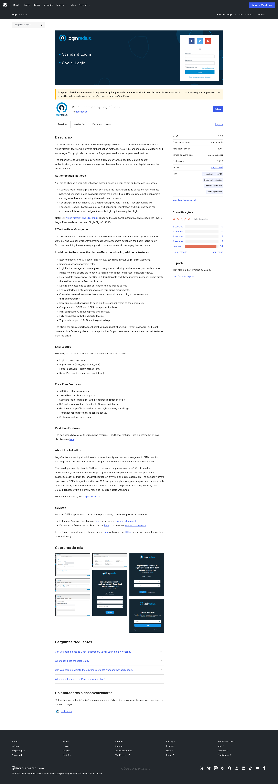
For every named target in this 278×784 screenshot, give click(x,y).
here (72, 439)
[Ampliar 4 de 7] (123, 556)
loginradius (81, 111)
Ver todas (218, 252)
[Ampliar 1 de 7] (86, 556)
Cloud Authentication (213, 180)
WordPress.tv (122, 755)
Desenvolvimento (101, 124)
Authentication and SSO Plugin (82, 217)
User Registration (214, 192)
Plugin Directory (19, 14)
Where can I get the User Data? (72, 661)
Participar (170, 741)
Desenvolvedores (123, 750)
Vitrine (66, 741)
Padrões (67, 755)
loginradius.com (92, 496)
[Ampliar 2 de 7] (86, 582)
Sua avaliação (180, 252)
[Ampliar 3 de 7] (86, 598)
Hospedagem (18, 750)
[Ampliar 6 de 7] (160, 556)
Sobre (15, 741)
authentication (209, 174)
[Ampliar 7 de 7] (160, 602)
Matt (221, 746)
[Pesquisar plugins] (42, 25)
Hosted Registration (213, 186)
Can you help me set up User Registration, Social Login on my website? (93, 651)
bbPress (223, 750)
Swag (170, 755)
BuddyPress (225, 755)
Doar (169, 750)
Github (128, 532)
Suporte (219, 124)
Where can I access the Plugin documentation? (80, 679)
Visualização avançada (185, 200)
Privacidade (17, 755)
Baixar (218, 109)
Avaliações (80, 124)
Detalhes (62, 124)
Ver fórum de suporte (184, 276)
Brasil (41, 768)
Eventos (170, 746)
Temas (66, 746)
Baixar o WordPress (262, 5)
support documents (127, 521)
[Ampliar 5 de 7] (123, 573)
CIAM (219, 174)
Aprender (119, 741)
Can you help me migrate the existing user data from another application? (94, 670)
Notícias (15, 746)
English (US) (217, 167)
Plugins (66, 750)
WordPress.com (226, 741)
